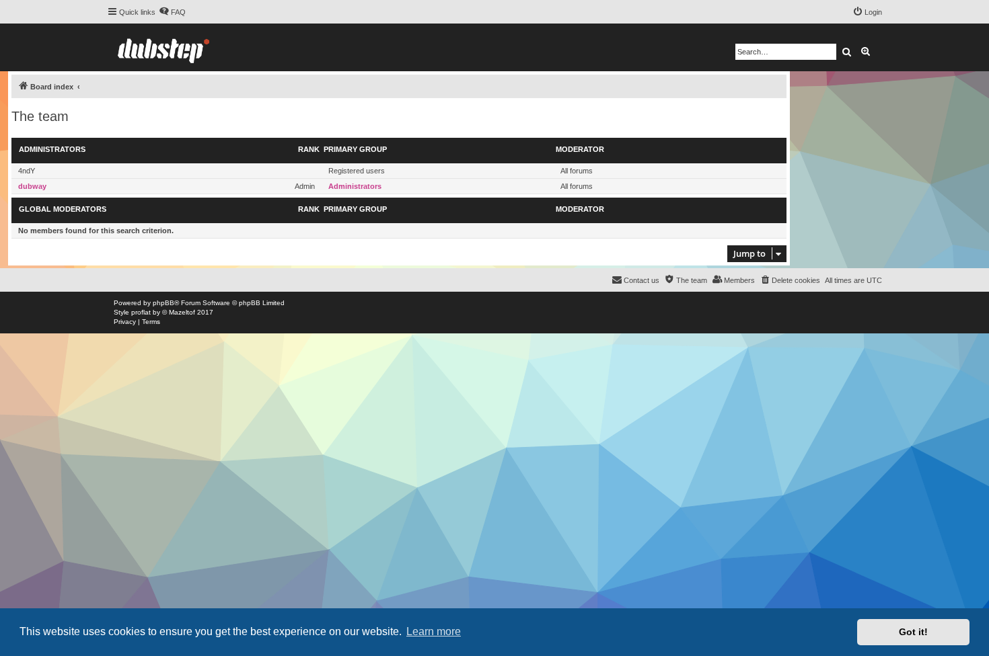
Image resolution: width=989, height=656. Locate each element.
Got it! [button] (913, 631)
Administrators (52, 149)
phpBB (163, 302)
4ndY (26, 171)
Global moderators (62, 209)
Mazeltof (182, 312)
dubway (32, 186)
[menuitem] (172, 12)
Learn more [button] (433, 631)
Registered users (356, 171)
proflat (141, 312)
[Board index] (163, 47)
